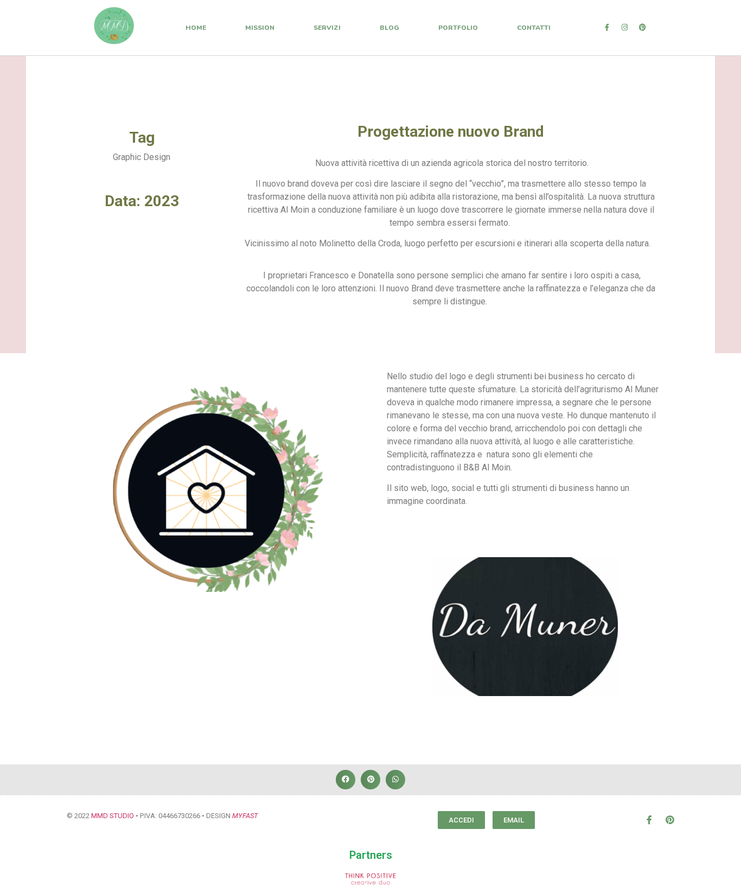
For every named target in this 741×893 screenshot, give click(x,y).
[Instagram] (625, 28)
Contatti (534, 27)
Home (196, 27)
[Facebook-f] (607, 28)
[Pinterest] (643, 28)
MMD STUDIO (112, 816)
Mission (259, 27)
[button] (345, 779)
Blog (389, 27)
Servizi (327, 27)
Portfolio (458, 27)
